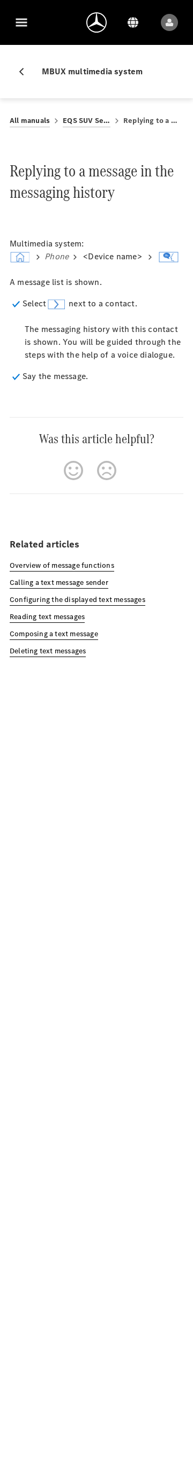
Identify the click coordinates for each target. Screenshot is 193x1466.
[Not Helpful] (106, 470)
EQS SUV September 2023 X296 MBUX (86, 120)
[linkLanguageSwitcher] (133, 22)
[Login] (169, 22)
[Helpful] (73, 470)
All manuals (30, 120)
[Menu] (21, 22)
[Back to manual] (26, 72)
